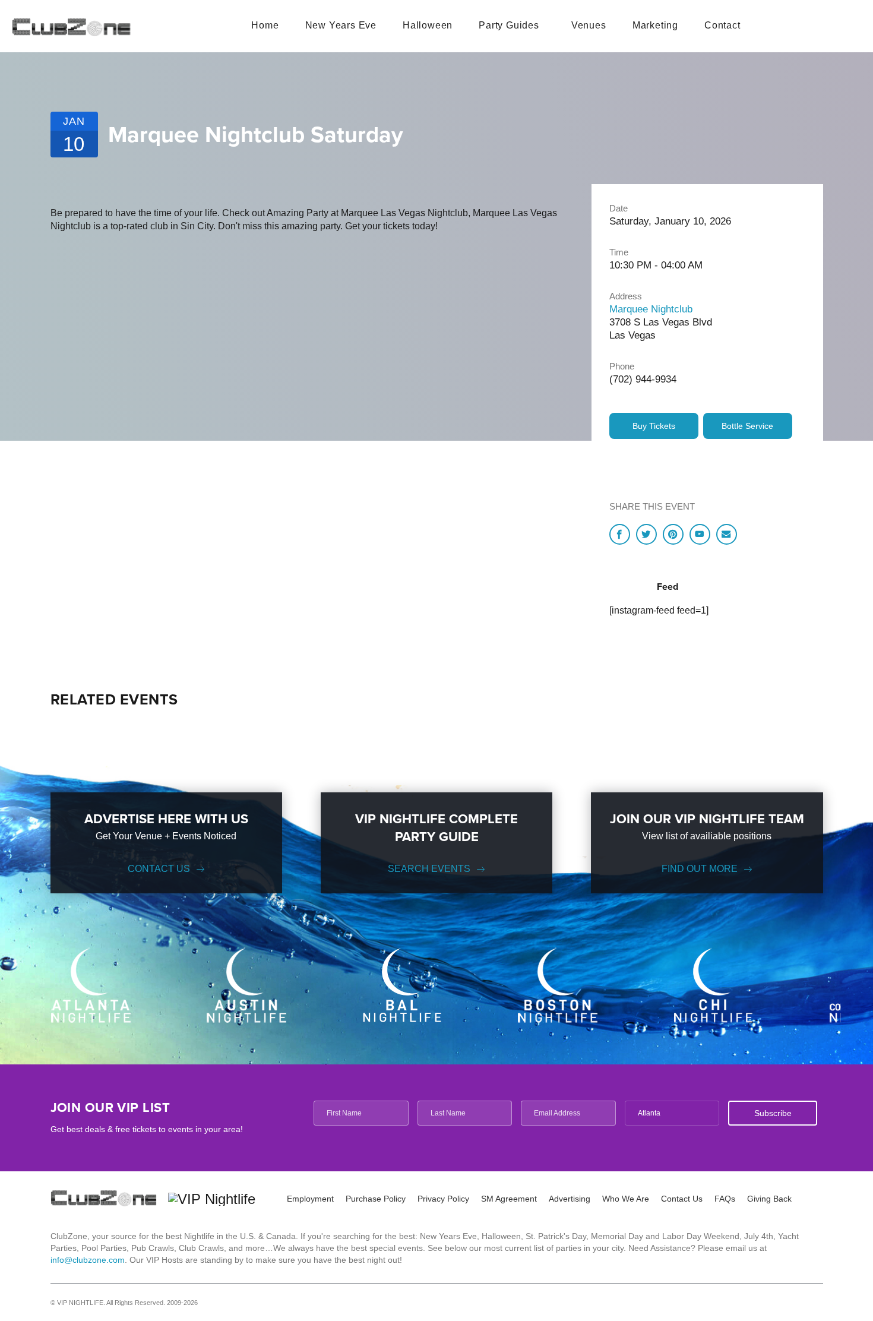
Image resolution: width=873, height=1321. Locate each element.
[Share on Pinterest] (673, 534)
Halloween (428, 25)
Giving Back (769, 1198)
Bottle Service (747, 426)
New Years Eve (341, 25)
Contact (722, 25)
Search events (429, 869)
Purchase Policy (376, 1198)
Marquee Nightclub (650, 309)
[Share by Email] (726, 534)
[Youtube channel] (699, 534)
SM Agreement (509, 1198)
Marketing (655, 25)
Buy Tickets (653, 426)
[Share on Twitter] (646, 534)
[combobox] (672, 1113)
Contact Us (159, 869)
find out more (700, 869)
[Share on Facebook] (619, 534)
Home (265, 25)
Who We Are (625, 1198)
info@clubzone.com (87, 1260)
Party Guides (509, 25)
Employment (310, 1198)
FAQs (724, 1198)
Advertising (569, 1198)
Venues (588, 25)
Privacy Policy (443, 1198)
